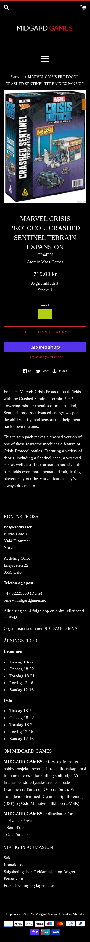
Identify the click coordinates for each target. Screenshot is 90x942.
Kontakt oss (14, 864)
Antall (45, 305)
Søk (7, 857)
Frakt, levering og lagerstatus (29, 885)
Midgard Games (46, 914)
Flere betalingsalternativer (45, 357)
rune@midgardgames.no (25, 600)
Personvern (13, 878)
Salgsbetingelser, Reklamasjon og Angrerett (42, 871)
